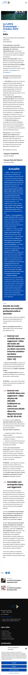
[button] (26, 648)
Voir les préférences (14, 670)
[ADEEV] (5, 2)
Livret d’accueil (5, 631)
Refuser (14, 666)
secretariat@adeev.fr (13, 70)
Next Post (8, 586)
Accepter (14, 663)
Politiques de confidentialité (14, 673)
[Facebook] (6, 573)
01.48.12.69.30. (6, 614)
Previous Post (9, 578)
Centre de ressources (7, 637)
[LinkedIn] (9, 573)
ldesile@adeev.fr (7, 72)
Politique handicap (6, 635)
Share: (2, 572)
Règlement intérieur (6, 633)
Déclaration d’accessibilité (8, 638)
